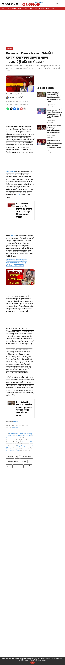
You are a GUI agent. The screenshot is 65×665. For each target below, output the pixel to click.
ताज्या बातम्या (12, 8)
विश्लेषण (41, 8)
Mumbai (8, 438)
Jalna (19, 194)
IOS (31, 442)
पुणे (36, 8)
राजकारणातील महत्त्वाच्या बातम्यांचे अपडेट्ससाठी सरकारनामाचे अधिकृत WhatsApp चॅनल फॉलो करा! (16, 263)
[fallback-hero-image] (41, 94)
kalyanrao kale (18, 466)
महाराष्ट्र (20, 8)
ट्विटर (22, 446)
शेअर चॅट (31, 446)
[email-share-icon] (21, 110)
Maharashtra (21, 436)
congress (10, 457)
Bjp (17, 457)
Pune (30, 436)
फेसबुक (19, 446)
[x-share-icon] (11, 110)
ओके (32, 663)
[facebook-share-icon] (14, 110)
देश (26, 8)
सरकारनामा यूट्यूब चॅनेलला (12, 450)
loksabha (28, 466)
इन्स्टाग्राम (26, 446)
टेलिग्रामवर (8, 448)
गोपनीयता (24, 660)
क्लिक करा (15, 428)
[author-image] (7, 97)
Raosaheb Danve (26, 457)
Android (24, 442)
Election (23, 461)
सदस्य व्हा (15, 422)
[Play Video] (20, 277)
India (27, 436)
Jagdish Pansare (14, 97)
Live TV (58, 3)
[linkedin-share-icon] (18, 110)
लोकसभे (13, 235)
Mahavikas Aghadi (13, 461)
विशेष (47, 8)
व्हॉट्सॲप (16, 448)
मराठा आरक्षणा (10, 171)
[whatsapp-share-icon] (7, 110)
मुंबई (31, 8)
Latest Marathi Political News (17, 434)
